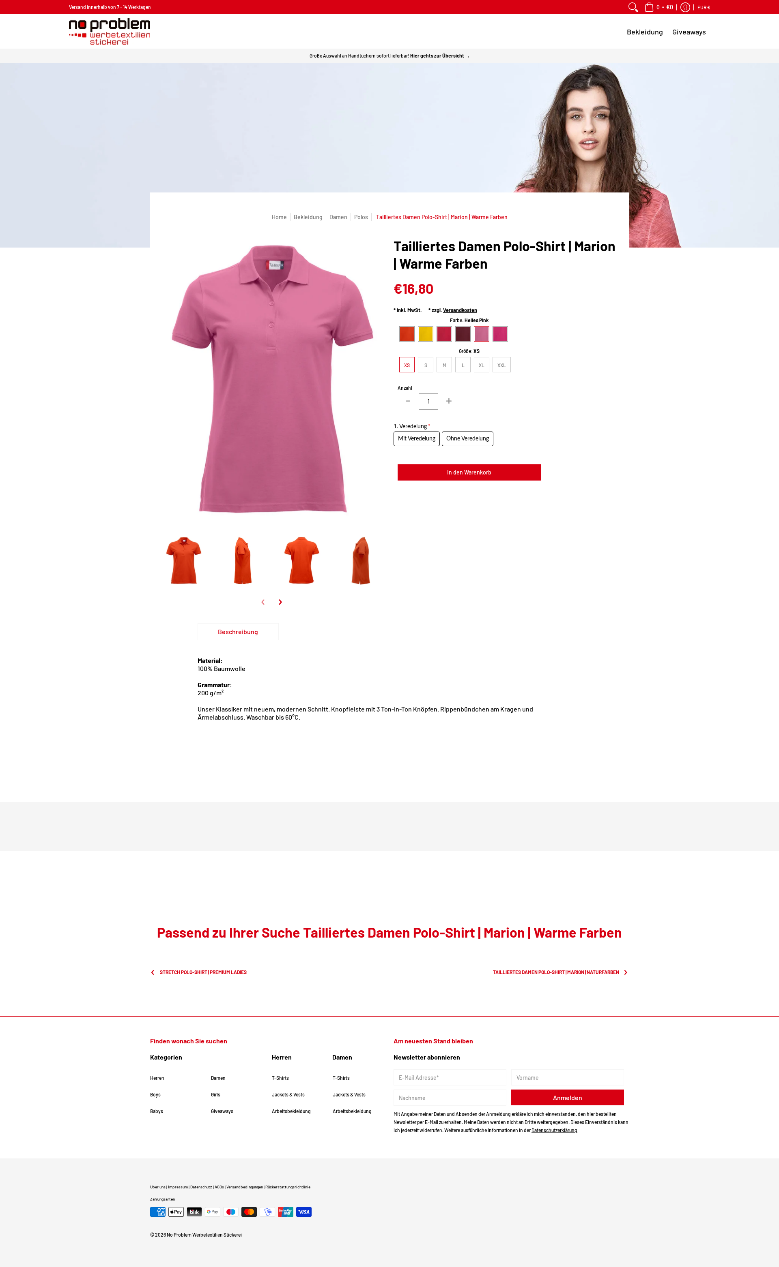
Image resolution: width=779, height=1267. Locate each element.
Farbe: (469, 320)
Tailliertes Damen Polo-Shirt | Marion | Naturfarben (556, 972)
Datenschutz (201, 1186)
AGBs (219, 1186)
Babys (156, 1111)
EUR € (703, 7)
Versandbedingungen (244, 1186)
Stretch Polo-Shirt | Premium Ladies (203, 972)
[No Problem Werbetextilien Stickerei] (109, 31)
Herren (157, 1078)
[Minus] (408, 401)
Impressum (178, 1186)
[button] (659, 7)
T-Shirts (280, 1078)
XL (481, 365)
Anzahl (405, 388)
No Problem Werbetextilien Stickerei (204, 1234)
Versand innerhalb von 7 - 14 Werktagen (110, 7)
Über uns (158, 1186)
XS (407, 365)
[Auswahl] (448, 401)
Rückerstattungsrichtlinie (287, 1186)
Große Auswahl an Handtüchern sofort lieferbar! (390, 55)
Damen (338, 217)
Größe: (469, 351)
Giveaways (222, 1111)
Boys (155, 1094)
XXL (501, 365)
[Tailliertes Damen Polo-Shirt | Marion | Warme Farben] (183, 561)
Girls (215, 1094)
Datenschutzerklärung (554, 1130)
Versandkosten (460, 310)
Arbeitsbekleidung (291, 1111)
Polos (361, 217)
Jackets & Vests (288, 1094)
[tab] (238, 631)
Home (279, 217)
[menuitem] (633, 7)
